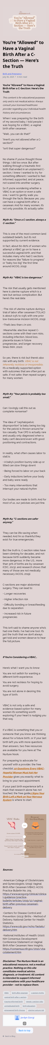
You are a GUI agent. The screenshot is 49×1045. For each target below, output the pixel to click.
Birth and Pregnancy (12, 73)
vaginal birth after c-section (15, 997)
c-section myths (37, 993)
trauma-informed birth (13, 1001)
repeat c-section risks (34, 1001)
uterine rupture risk (36, 1010)
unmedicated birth (11, 1006)
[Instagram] (24, 1023)
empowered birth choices (14, 1010)
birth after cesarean (20, 993)
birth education (29, 1006)
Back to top (24, 1030)
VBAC (6, 993)
